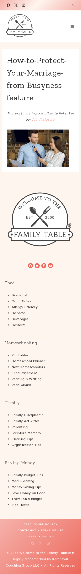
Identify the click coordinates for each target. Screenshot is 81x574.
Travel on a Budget (27, 499)
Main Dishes (21, 301)
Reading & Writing (26, 379)
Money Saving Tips (27, 487)
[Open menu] (72, 26)
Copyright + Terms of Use (40, 530)
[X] (16, 5)
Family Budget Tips (27, 475)
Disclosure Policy (41, 524)
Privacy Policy (40, 536)
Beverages (20, 319)
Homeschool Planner (28, 361)
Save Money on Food (28, 493)
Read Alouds (21, 385)
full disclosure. (43, 119)
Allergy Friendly (25, 307)
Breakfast (20, 295)
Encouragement (24, 373)
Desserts (19, 325)
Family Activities (25, 421)
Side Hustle (21, 505)
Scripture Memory (26, 433)
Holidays (19, 313)
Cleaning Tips (22, 439)
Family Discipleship (28, 415)
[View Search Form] (73, 5)
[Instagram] (23, 5)
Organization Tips (26, 445)
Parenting (20, 427)
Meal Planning (23, 481)
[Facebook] (8, 5)
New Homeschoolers (28, 367)
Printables (20, 355)
